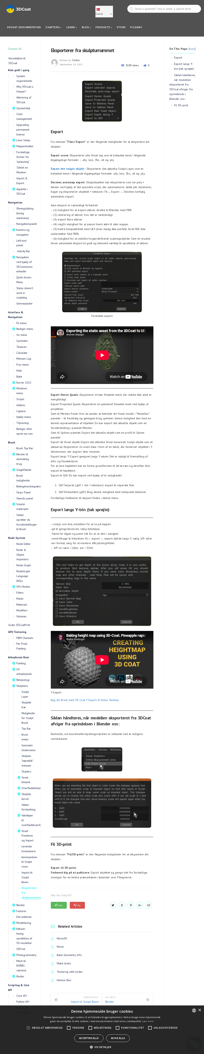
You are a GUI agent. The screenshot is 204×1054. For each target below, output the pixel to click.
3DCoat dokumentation (24, 27)
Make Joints (64, 963)
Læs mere (148, 1021)
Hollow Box (64, 980)
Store (121, 27)
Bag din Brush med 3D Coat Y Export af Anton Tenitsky (85, 700)
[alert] (102, 1029)
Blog (86, 27)
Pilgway (136, 27)
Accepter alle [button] (89, 1038)
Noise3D (62, 938)
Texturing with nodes (70, 972)
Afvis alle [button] (118, 1038)
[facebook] (121, 905)
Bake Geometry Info (69, 955)
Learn (71, 27)
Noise (60, 946)
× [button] (199, 1010)
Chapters (53, 27)
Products (103, 27)
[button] (102, 1047)
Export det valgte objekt (67, 169)
